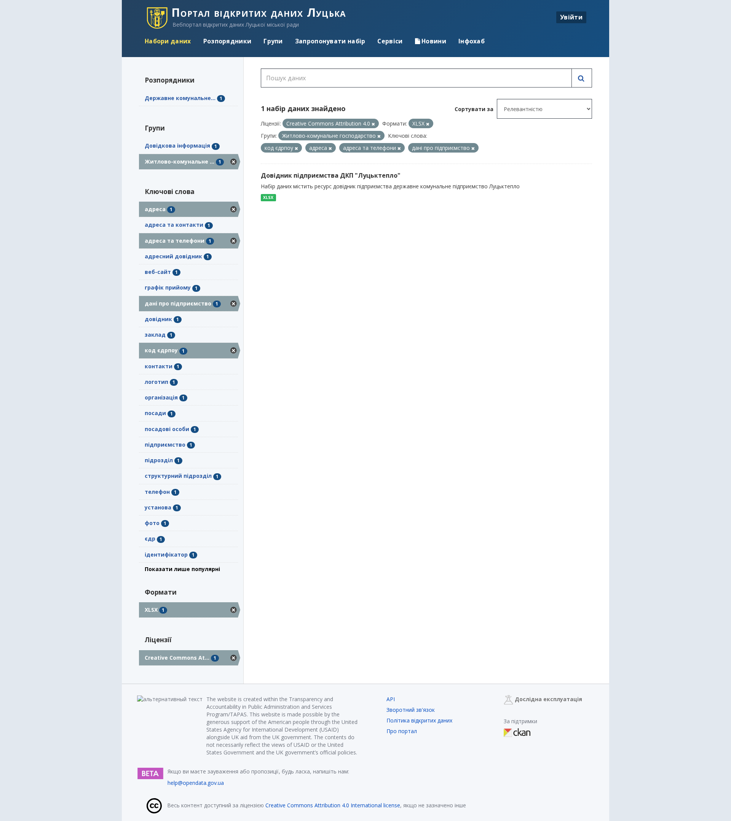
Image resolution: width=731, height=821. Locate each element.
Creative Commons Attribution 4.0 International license (332, 805)
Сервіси (389, 41)
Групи (273, 41)
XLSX (268, 197)
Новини (433, 41)
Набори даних (168, 41)
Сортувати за (474, 109)
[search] (581, 78)
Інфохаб (471, 41)
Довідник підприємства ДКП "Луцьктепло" (331, 175)
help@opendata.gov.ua (196, 782)
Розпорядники (227, 41)
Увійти (571, 17)
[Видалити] (373, 124)
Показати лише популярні (182, 569)
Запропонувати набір (330, 41)
